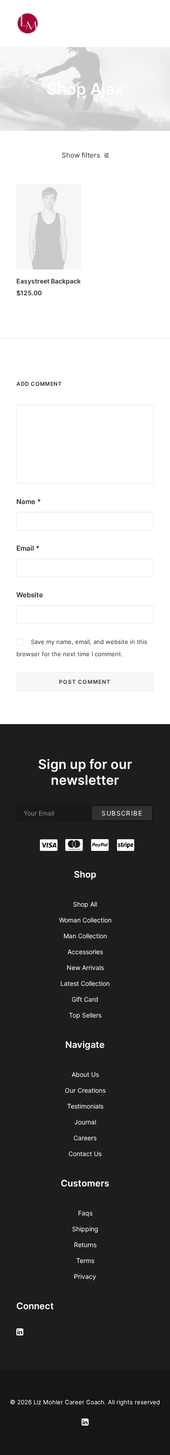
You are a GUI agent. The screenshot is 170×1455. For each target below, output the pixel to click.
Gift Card (85, 999)
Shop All (85, 904)
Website (29, 595)
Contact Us (85, 1153)
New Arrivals (85, 967)
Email (27, 548)
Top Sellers (85, 1015)
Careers (85, 1138)
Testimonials (85, 1106)
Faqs (85, 1213)
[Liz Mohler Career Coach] (27, 23)
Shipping (85, 1229)
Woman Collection (85, 920)
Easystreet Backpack (48, 281)
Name (28, 501)
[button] (48, 226)
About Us (85, 1074)
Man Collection (85, 936)
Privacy (85, 1276)
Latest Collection (85, 983)
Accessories (85, 952)
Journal (85, 1122)
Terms (85, 1260)
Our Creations (85, 1090)
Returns (85, 1245)
